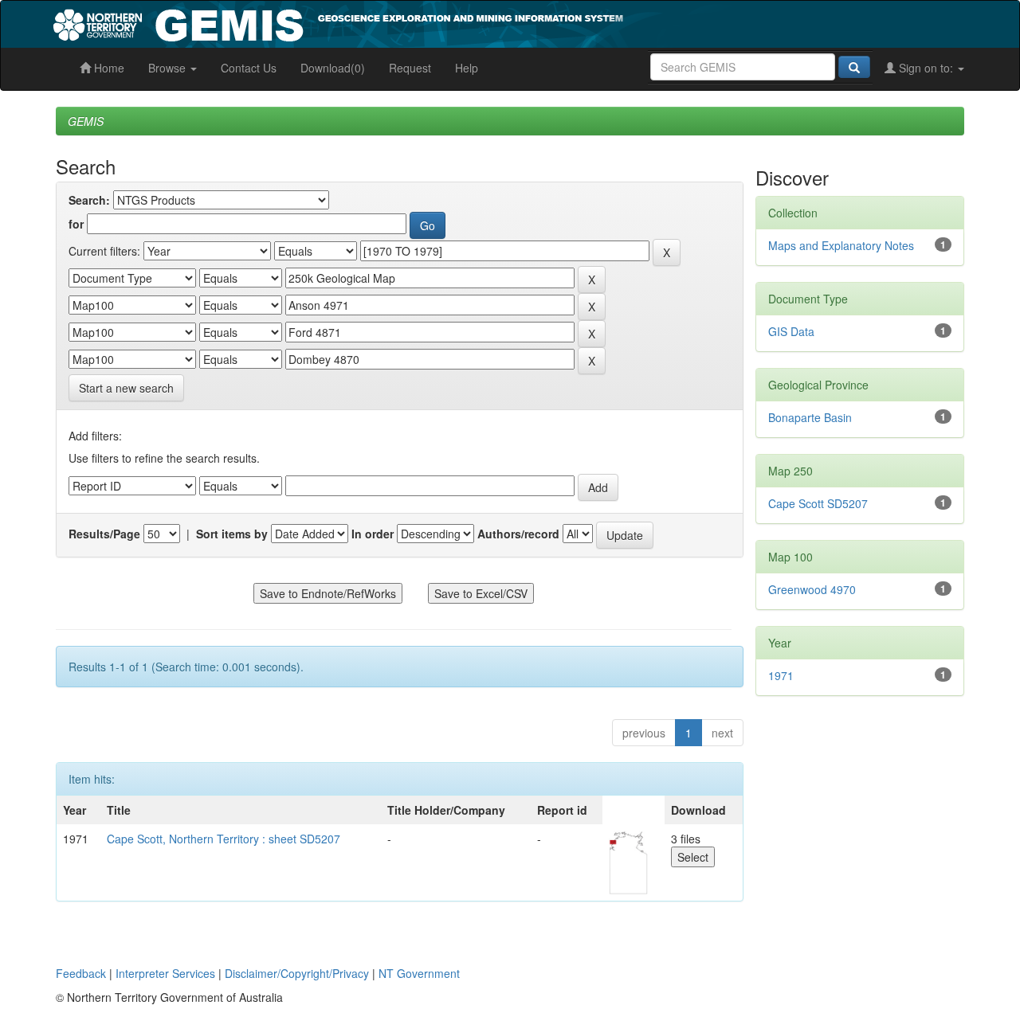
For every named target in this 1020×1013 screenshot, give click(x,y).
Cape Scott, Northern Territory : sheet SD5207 (223, 839)
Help (466, 68)
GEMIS (86, 121)
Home (107, 68)
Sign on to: (926, 68)
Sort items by (232, 534)
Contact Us (249, 68)
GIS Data (791, 331)
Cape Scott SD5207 (818, 503)
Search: (89, 200)
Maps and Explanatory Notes (841, 245)
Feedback (81, 973)
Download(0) (332, 68)
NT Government (419, 973)
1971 (781, 675)
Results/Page (104, 534)
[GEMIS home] (458, 22)
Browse (168, 68)
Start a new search (126, 388)
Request (410, 68)
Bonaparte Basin (810, 417)
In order (372, 534)
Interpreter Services (165, 973)
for (76, 224)
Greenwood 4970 (812, 589)
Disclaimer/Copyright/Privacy (297, 973)
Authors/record (518, 534)
